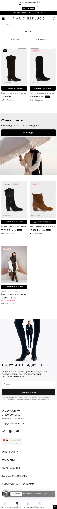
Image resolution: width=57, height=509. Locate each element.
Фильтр (15, 39)
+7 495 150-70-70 (11, 411)
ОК (55, 507)
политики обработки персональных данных (32, 399)
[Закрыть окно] (52, 493)
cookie (16, 507)
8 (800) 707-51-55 (11, 415)
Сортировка (42, 39)
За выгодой (28, 132)
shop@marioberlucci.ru (13, 423)
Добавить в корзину (14, 88)
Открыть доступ (29, 392)
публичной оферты (9, 399)
